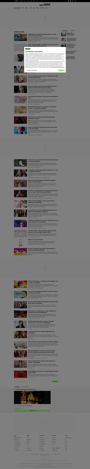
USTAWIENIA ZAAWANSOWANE (32, 70)
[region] (45, 60)
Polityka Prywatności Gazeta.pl (56, 67)
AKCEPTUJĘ (61, 70)
